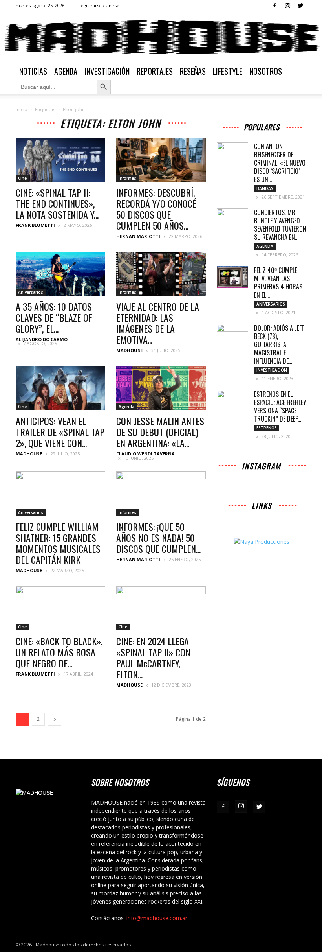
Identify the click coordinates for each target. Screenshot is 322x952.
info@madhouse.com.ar (156, 918)
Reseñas (193, 71)
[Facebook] (274, 5)
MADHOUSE (129, 350)
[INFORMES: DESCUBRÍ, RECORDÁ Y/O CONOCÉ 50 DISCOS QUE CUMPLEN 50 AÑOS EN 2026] (161, 160)
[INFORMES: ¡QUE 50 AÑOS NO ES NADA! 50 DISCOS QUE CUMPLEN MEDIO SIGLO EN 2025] (161, 493)
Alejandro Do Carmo (42, 339)
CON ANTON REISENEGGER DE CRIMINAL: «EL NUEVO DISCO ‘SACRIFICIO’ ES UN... (280, 163)
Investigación (107, 71)
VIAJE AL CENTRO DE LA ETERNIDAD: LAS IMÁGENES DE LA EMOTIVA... (157, 322)
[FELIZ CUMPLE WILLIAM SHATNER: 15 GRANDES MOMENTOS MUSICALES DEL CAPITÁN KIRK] (60, 493)
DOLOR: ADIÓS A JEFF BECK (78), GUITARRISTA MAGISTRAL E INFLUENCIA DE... (279, 344)
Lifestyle (227, 71)
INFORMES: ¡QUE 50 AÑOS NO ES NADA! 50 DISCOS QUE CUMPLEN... (158, 537)
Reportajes (155, 71)
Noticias (33, 71)
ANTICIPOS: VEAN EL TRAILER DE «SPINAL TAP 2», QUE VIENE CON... (60, 432)
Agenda (65, 71)
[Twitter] (300, 5)
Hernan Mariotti (138, 236)
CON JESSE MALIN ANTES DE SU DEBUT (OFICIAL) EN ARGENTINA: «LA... (160, 432)
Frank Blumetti (35, 225)
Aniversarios (30, 292)
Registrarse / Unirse (98, 5)
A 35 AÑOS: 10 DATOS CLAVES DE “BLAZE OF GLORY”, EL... (54, 317)
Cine (22, 178)
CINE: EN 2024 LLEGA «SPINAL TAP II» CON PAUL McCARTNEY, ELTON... (153, 657)
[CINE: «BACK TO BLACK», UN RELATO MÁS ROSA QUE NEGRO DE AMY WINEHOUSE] (60, 608)
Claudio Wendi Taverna (145, 454)
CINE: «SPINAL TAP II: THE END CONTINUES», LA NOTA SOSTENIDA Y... (57, 203)
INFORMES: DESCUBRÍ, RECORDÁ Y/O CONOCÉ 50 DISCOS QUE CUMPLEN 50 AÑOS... (156, 208)
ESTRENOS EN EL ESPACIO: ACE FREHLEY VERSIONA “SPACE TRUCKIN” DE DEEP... (280, 406)
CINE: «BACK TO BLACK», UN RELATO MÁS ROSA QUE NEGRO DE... (59, 652)
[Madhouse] (161, 37)
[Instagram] (287, 5)
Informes (127, 178)
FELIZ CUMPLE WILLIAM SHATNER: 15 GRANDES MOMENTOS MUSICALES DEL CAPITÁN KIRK (58, 543)
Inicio (21, 109)
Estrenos (266, 428)
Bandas (264, 188)
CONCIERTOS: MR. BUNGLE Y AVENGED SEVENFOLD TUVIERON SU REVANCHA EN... (280, 225)
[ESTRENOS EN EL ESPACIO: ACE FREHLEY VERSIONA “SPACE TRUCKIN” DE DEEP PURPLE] (232, 401)
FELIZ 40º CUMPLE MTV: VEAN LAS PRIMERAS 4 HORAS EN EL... (278, 282)
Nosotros (265, 71)
